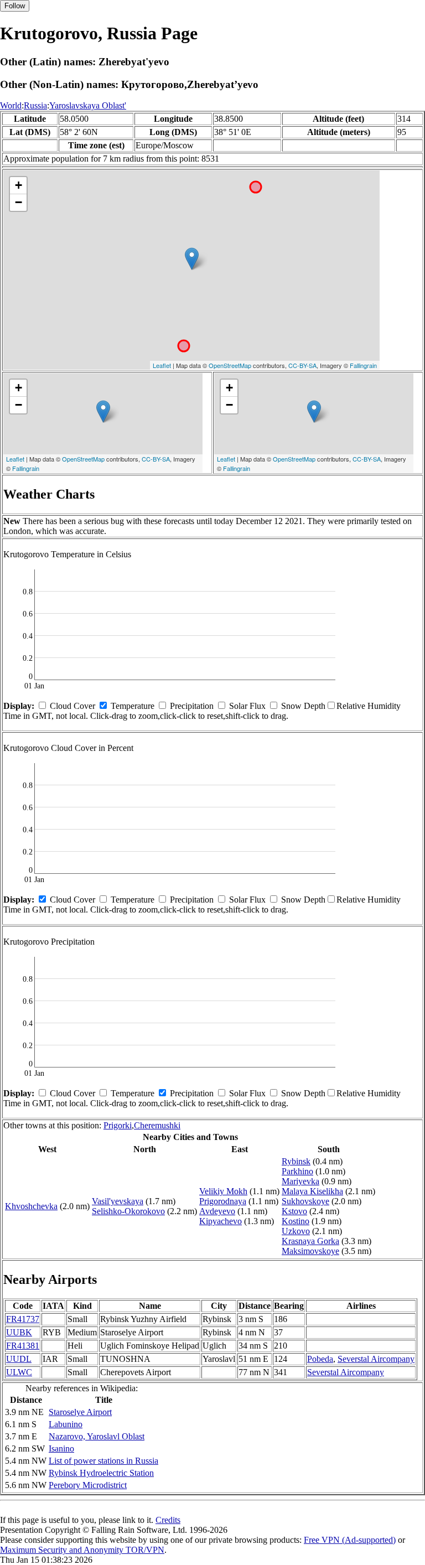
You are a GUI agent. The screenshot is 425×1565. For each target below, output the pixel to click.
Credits (168, 1520)
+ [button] (18, 185)
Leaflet (162, 365)
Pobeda (320, 1359)
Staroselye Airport (80, 1412)
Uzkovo (296, 1231)
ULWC (19, 1372)
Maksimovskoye (310, 1251)
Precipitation (192, 706)
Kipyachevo (220, 1221)
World (11, 105)
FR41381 (22, 1345)
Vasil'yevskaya (117, 1201)
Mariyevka (300, 1181)
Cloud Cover (72, 706)
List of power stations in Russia (103, 1460)
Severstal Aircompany (376, 1359)
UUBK (19, 1332)
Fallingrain (363, 365)
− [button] (18, 202)
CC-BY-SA (302, 365)
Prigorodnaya (222, 1201)
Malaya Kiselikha (312, 1191)
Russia (35, 105)
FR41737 (22, 1319)
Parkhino (297, 1171)
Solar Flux (247, 706)
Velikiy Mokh (223, 1191)
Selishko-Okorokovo (128, 1211)
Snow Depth (303, 706)
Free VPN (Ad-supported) (350, 1540)
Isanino (61, 1448)
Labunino (65, 1424)
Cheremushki (157, 1125)
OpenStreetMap (230, 365)
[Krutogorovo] (192, 258)
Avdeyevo (217, 1211)
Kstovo (294, 1211)
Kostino (295, 1221)
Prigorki (117, 1125)
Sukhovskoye (305, 1201)
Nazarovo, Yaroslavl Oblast (96, 1436)
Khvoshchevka (31, 1206)
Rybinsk (296, 1161)
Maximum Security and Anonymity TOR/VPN (82, 1549)
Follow (14, 6)
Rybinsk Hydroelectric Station (101, 1473)
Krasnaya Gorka (310, 1241)
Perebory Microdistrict (88, 1485)
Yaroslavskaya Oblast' (87, 105)
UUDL (19, 1359)
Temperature (132, 706)
